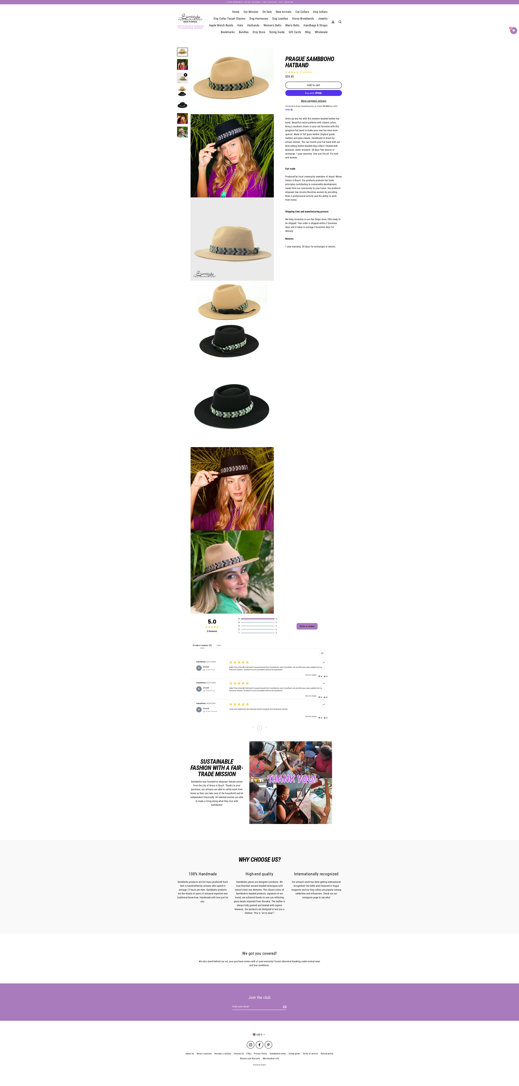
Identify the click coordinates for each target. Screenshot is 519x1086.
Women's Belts (273, 25)
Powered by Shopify (259, 1065)
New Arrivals (283, 12)
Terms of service (310, 1053)
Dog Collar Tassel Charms (229, 18)
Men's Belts (292, 25)
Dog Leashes (280, 18)
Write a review (307, 626)
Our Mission (251, 12)
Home (235, 12)
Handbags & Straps (315, 25)
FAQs (249, 1053)
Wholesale (321, 32)
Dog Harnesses (258, 18)
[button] (320, 676)
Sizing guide (294, 1053)
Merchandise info (271, 1058)
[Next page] (266, 727)
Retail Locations (204, 1053)
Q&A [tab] (219, 645)
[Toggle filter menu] (322, 653)
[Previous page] (253, 727)
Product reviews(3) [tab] (202, 645)
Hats (240, 25)
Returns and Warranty (250, 1058)
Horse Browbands (303, 18)
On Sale (267, 12)
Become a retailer (222, 1053)
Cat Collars (302, 12)
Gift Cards (295, 32)
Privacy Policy (260, 1053)
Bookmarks (228, 32)
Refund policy (327, 1053)
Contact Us (239, 1053)
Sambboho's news (278, 1053)
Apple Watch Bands (221, 25)
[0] (513, 30)
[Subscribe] (284, 1007)
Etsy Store (259, 32)
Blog (308, 32)
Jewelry (322, 18)
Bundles (244, 32)
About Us (190, 1053)
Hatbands (253, 25)
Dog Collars (320, 12)
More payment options (313, 100)
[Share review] (323, 662)
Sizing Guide (277, 32)
